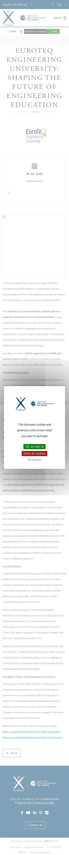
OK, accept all (34, 446)
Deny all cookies (35, 453)
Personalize (34, 459)
